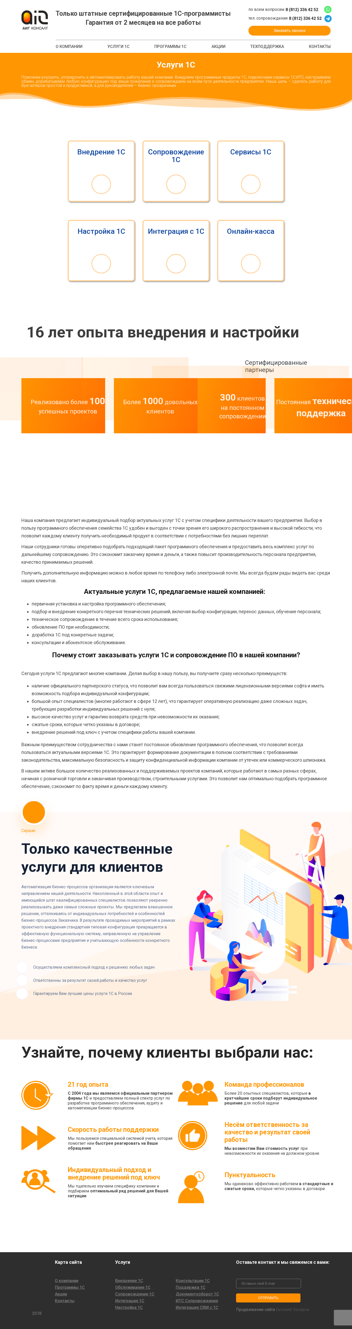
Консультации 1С (193, 1281)
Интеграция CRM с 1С (197, 1308)
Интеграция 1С (129, 1301)
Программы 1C (170, 47)
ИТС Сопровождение (197, 1301)
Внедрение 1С (101, 152)
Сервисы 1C (250, 152)
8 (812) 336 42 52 (302, 10)
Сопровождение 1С (134, 1294)
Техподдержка (267, 47)
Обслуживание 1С (132, 1287)
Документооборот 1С (197, 1294)
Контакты (320, 47)
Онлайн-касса (250, 231)
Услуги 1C (118, 47)
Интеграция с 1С (176, 231)
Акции (218, 47)
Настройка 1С (101, 231)
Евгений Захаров (292, 1310)
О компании (69, 47)
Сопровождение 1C (176, 156)
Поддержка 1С (190, 1287)
